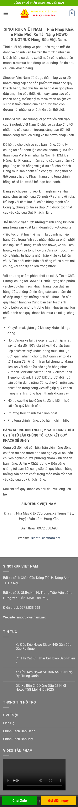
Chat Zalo (19, 801)
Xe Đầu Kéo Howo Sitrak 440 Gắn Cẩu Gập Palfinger (43, 647)
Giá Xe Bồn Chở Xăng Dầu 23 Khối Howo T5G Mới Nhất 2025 (41, 688)
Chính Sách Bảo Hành (19, 731)
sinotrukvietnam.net (45, 538)
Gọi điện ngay (58, 801)
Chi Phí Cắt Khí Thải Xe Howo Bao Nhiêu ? (45, 660)
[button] (5, 13)
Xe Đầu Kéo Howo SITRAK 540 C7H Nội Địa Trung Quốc (44, 674)
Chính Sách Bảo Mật (18, 739)
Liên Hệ (8, 723)
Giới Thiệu (10, 715)
